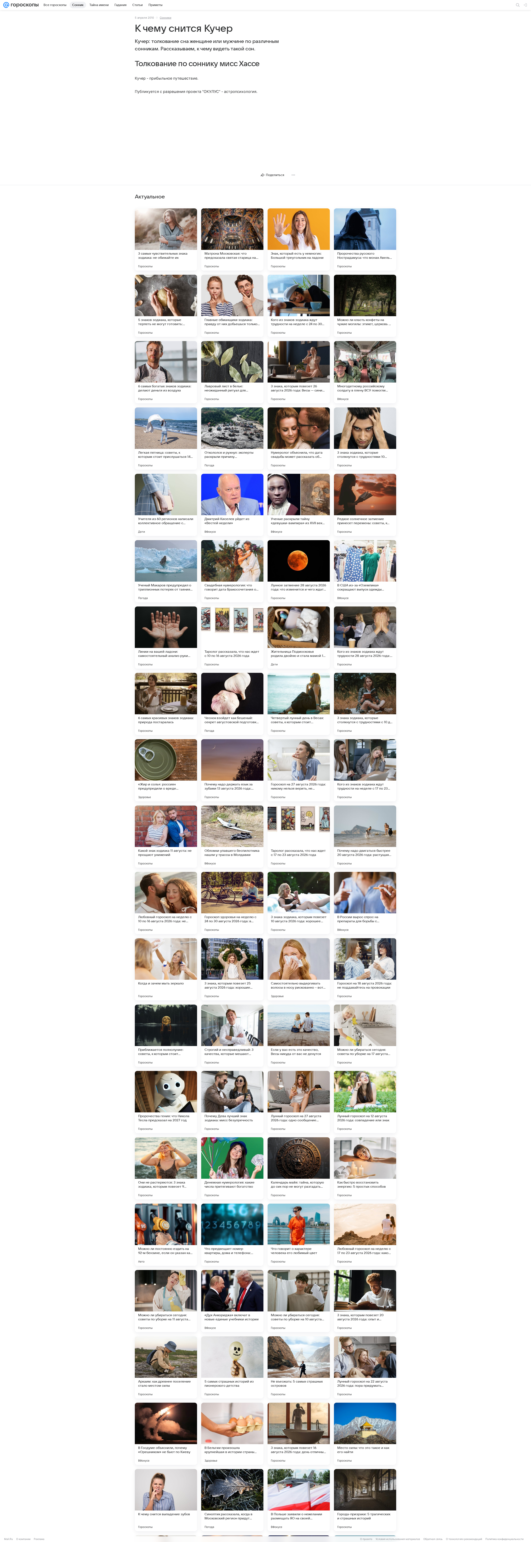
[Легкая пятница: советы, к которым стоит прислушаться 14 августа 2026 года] (166, 438)
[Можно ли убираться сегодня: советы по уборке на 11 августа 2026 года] (166, 1301)
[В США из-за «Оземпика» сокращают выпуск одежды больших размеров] (365, 571)
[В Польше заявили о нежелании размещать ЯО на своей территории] (299, 1500)
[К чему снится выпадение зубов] (166, 1500)
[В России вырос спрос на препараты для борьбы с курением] (365, 903)
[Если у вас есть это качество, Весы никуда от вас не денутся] (299, 1036)
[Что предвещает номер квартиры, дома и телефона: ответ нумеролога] (232, 1235)
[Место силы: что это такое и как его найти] (365, 1434)
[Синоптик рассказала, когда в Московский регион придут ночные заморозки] (232, 1500)
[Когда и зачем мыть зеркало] (166, 969)
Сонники (165, 17)
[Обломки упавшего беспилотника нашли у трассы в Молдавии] (232, 837)
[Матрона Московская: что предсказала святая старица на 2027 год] (232, 239)
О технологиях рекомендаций (464, 1539)
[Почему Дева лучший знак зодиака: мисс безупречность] (232, 1102)
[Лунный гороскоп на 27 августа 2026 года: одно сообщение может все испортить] (299, 1102)
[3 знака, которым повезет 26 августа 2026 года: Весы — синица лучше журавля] (299, 372)
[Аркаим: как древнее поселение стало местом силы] (166, 1367)
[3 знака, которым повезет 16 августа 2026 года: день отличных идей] (299, 1434)
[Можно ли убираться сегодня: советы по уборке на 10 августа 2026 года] (299, 1301)
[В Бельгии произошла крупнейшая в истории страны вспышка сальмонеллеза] (232, 1434)
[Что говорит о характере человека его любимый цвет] (299, 1235)
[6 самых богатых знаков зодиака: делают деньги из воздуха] (166, 372)
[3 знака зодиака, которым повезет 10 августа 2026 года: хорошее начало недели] (299, 903)
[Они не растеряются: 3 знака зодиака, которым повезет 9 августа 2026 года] (166, 1168)
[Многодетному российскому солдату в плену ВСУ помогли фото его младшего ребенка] (365, 372)
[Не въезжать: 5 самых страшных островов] (299, 1367)
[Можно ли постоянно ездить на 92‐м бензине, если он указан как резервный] (166, 1235)
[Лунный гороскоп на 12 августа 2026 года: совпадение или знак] (365, 1102)
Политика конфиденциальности (504, 1539)
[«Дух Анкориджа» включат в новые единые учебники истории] (232, 1301)
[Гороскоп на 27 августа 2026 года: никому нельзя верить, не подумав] (299, 770)
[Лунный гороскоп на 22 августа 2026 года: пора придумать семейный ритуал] (365, 1367)
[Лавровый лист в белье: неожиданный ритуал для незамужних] (232, 372)
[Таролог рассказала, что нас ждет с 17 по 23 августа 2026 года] (299, 837)
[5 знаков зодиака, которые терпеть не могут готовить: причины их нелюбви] (166, 306)
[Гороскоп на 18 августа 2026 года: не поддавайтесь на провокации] (365, 969)
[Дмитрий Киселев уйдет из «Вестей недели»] (232, 505)
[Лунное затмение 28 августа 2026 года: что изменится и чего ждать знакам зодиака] (299, 571)
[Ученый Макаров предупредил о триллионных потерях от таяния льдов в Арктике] (166, 571)
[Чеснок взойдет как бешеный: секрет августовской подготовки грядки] (232, 704)
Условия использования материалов (398, 1539)
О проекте (366, 1539)
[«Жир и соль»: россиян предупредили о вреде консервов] (166, 770)
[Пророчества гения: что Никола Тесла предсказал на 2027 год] (166, 1102)
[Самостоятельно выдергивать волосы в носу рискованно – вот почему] (299, 969)
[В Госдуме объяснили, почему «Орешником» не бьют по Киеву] (166, 1434)
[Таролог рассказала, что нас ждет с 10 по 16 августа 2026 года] (232, 637)
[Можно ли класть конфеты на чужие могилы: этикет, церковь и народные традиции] (365, 306)
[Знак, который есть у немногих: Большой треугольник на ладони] (299, 239)
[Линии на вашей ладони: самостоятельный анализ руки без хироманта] (166, 637)
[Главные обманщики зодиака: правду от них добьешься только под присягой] (232, 306)
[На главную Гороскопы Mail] (24, 5)
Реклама (39, 1539)
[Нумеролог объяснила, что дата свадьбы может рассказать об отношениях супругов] (299, 438)
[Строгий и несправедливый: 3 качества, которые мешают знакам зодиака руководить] (232, 1036)
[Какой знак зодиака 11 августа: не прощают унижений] (166, 837)
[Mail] (6, 5)
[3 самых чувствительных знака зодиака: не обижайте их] (166, 239)
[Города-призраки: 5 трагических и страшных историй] (365, 1500)
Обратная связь (433, 1539)
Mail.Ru (8, 1539)
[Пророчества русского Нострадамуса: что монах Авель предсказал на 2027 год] (365, 239)
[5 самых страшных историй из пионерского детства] (232, 1367)
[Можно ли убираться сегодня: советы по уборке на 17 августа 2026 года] (365, 1036)
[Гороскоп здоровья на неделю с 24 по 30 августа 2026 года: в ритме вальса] (232, 903)
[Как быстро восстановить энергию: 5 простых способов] (365, 1168)
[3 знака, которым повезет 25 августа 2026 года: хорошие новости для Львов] (232, 969)
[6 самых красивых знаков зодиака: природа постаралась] (166, 704)
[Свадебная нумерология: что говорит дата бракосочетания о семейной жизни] (232, 571)
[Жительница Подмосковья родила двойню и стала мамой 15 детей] (299, 637)
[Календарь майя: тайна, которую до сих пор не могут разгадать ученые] (299, 1168)
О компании (23, 1539)
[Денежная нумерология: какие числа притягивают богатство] (232, 1168)
